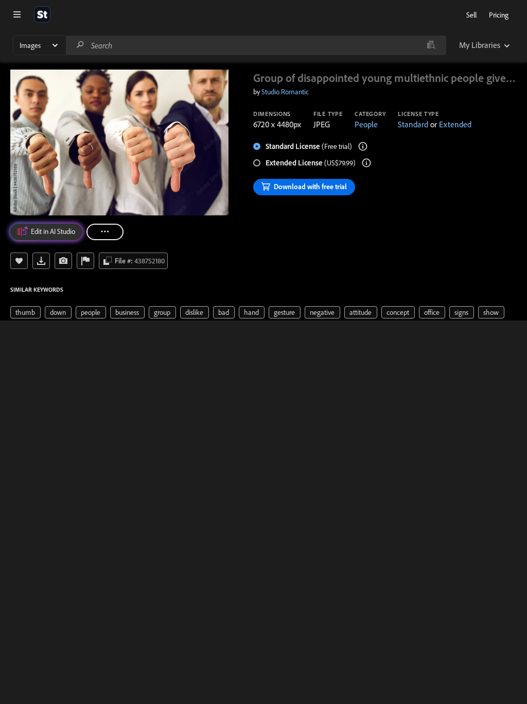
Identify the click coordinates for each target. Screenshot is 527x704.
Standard (413, 124)
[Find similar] (431, 45)
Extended (455, 124)
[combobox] (256, 45)
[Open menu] (17, 14)
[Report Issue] (85, 261)
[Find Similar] (63, 261)
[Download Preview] (41, 261)
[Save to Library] (19, 261)
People (366, 124)
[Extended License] (366, 163)
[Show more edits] (105, 232)
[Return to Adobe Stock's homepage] (42, 14)
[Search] (80, 45)
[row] (25, 312)
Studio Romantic (285, 91)
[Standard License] (363, 146)
